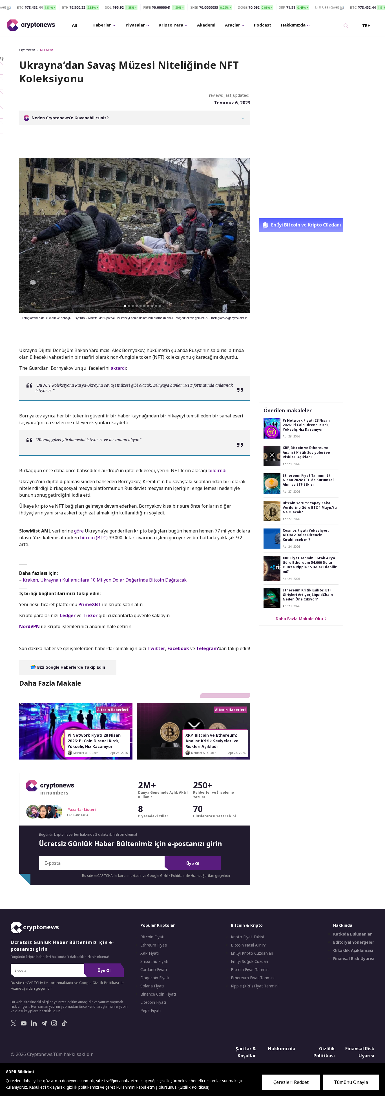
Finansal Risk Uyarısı (353, 958)
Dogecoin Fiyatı (154, 978)
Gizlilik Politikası (324, 1052)
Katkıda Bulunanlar (352, 934)
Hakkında (342, 925)
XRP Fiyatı (149, 953)
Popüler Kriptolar (157, 925)
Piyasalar (135, 25)
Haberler (101, 25)
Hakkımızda (293, 25)
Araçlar (232, 25)
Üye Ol (192, 863)
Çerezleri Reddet (291, 1082)
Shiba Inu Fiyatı (154, 961)
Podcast (262, 25)
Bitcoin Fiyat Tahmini (250, 969)
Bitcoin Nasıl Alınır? (248, 945)
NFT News (46, 50)
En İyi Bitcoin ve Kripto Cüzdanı (305, 225)
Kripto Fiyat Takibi (247, 937)
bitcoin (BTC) (94, 537)
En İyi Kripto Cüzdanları (252, 953)
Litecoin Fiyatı (153, 1002)
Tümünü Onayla (351, 1082)
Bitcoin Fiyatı (152, 937)
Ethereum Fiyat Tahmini (253, 978)
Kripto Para (171, 25)
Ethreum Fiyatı (153, 945)
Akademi (206, 25)
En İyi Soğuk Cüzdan (249, 961)
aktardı (118, 368)
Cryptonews (27, 50)
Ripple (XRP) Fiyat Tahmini (254, 986)
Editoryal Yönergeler (353, 942)
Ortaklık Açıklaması (353, 950)
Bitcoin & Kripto (247, 925)
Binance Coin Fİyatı (158, 994)
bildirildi (217, 470)
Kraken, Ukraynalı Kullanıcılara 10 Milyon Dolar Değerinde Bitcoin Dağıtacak (105, 580)
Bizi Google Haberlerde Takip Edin (70, 667)
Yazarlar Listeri (82, 809)
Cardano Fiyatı (153, 969)
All (74, 25)
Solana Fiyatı (152, 986)
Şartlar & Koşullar (246, 1052)
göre (79, 531)
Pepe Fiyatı (150, 1010)
